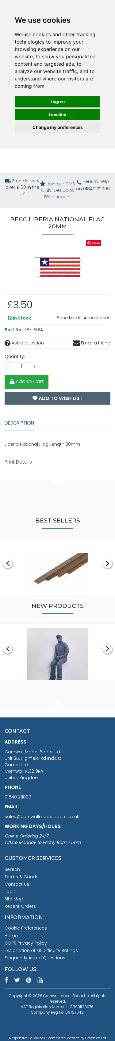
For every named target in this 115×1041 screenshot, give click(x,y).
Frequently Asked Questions (35, 958)
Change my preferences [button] (58, 127)
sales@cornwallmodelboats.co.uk (42, 817)
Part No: (14, 330)
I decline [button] (57, 114)
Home (11, 936)
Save (96, 243)
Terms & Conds (21, 877)
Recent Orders (20, 906)
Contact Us (17, 884)
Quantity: (15, 356)
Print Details (18, 461)
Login (10, 891)
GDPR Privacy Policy (26, 943)
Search (12, 869)
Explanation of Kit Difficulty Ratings (41, 950)
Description (19, 422)
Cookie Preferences (26, 928)
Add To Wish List (59, 398)
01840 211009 (18, 797)
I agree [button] (58, 101)
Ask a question (27, 343)
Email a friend (95, 343)
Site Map (14, 899)
